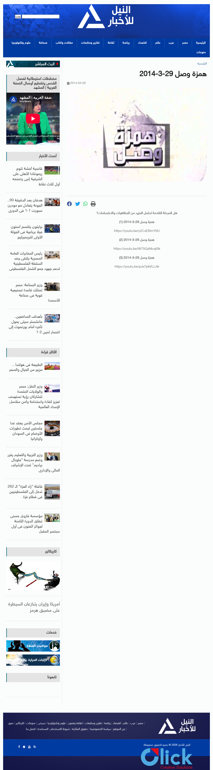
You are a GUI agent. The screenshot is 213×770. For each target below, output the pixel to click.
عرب (171, 43)
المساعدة (43, 729)
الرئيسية (201, 43)
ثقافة (111, 43)
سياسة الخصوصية (100, 729)
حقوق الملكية (80, 729)
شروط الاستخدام (60, 729)
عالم (157, 43)
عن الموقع (119, 729)
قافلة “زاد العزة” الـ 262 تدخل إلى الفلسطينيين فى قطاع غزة (25, 492)
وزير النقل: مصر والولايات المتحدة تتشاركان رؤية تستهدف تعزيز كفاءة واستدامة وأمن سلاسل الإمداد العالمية (34, 397)
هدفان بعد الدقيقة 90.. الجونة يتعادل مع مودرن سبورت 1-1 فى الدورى (24, 205)
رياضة (126, 43)
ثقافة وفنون (75, 723)
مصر (185, 43)
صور (10, 723)
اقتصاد (142, 43)
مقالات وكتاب (64, 43)
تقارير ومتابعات (90, 43)
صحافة (43, 43)
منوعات (201, 52)
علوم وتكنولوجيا (21, 43)
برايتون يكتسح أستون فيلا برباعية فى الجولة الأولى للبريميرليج (26, 232)
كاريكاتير (51, 551)
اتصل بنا (30, 729)
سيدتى (41, 723)
